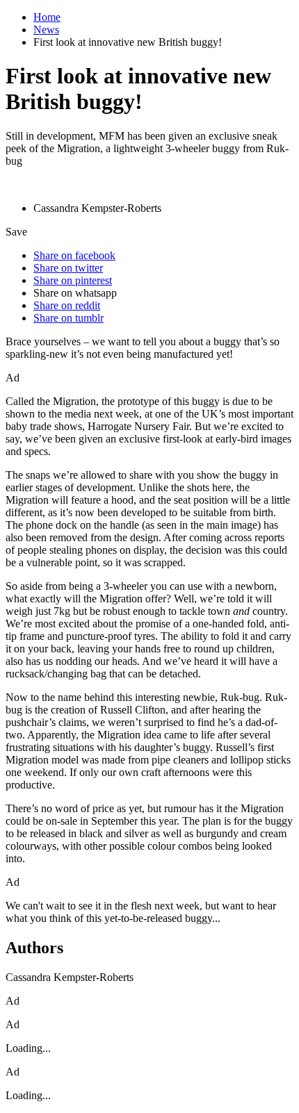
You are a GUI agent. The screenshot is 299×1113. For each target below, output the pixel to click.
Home (46, 17)
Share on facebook (74, 255)
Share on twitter (68, 268)
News (46, 29)
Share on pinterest (72, 280)
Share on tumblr (68, 318)
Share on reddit (66, 305)
